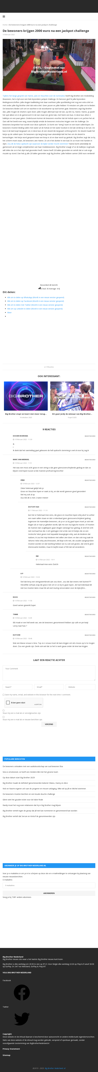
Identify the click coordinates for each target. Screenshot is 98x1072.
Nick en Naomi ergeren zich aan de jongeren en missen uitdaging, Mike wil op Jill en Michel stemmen (44, 788)
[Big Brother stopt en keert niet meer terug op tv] (26, 396)
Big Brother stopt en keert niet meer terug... (26, 414)
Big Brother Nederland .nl (55, 1068)
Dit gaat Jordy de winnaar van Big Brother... (72, 414)
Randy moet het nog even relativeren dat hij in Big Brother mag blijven (32, 805)
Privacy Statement (11, 1049)
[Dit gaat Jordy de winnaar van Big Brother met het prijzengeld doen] (72, 396)
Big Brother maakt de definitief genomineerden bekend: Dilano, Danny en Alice (35, 783)
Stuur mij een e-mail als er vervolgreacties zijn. (22, 713)
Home (5, 25)
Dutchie (16, 635)
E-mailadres (7, 880)
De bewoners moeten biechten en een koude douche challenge (29, 794)
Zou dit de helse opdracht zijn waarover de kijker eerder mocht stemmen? (38, 144)
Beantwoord (90, 436)
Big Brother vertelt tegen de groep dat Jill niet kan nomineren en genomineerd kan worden (40, 810)
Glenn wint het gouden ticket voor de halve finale (23, 799)
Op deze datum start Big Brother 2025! (19, 777)
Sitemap (6, 1055)
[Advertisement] (49, 175)
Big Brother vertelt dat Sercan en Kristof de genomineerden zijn (29, 816)
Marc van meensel (21, 459)
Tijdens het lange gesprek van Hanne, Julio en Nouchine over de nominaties (34, 96)
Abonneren (49, 893)
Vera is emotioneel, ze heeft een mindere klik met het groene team (30, 772)
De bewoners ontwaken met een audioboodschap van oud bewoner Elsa (33, 766)
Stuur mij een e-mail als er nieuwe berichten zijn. (22, 719)
